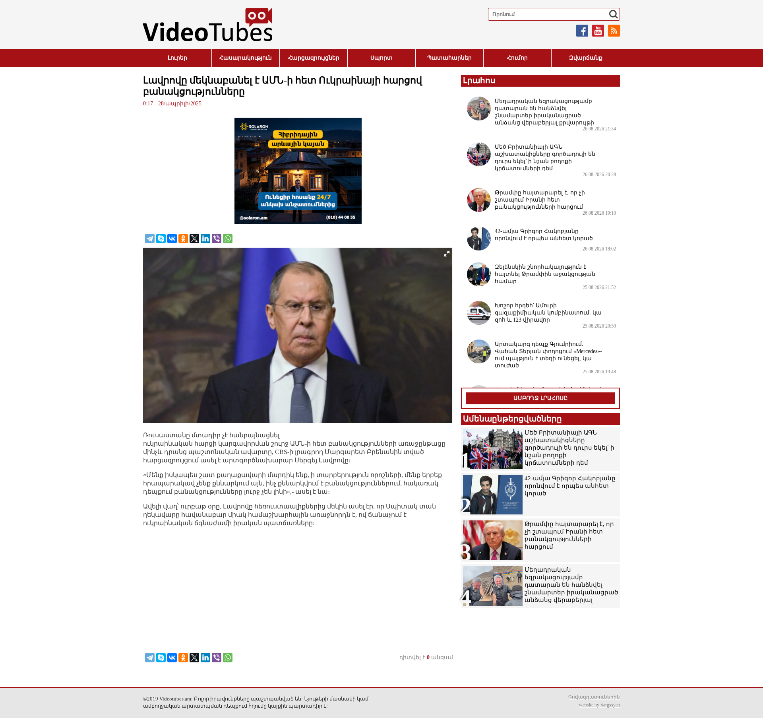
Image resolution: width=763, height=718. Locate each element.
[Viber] (216, 238)
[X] (194, 238)
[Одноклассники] (183, 238)
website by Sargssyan (599, 705)
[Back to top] (749, 704)
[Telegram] (150, 238)
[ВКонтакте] (172, 238)
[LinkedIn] (205, 238)
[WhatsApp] (227, 238)
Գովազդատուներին (594, 697)
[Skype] (161, 238)
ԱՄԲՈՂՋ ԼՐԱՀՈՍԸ (540, 398)
